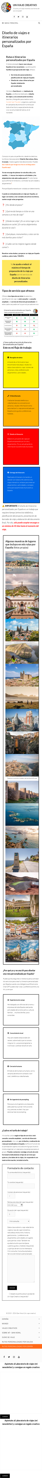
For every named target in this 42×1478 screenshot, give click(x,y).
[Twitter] (18, 17)
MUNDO (5, 1324)
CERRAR (5, 1416)
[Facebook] (14, 17)
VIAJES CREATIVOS (9, 1328)
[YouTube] (27, 17)
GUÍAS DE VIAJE (8, 1337)
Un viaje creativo (25, 5)
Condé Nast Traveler (13, 102)
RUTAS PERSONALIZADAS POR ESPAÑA (17, 1346)
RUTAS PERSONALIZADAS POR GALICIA (17, 1342)
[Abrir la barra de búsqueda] (39, 23)
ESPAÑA (5, 1319)
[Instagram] (22, 17)
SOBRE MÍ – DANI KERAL (11, 1333)
